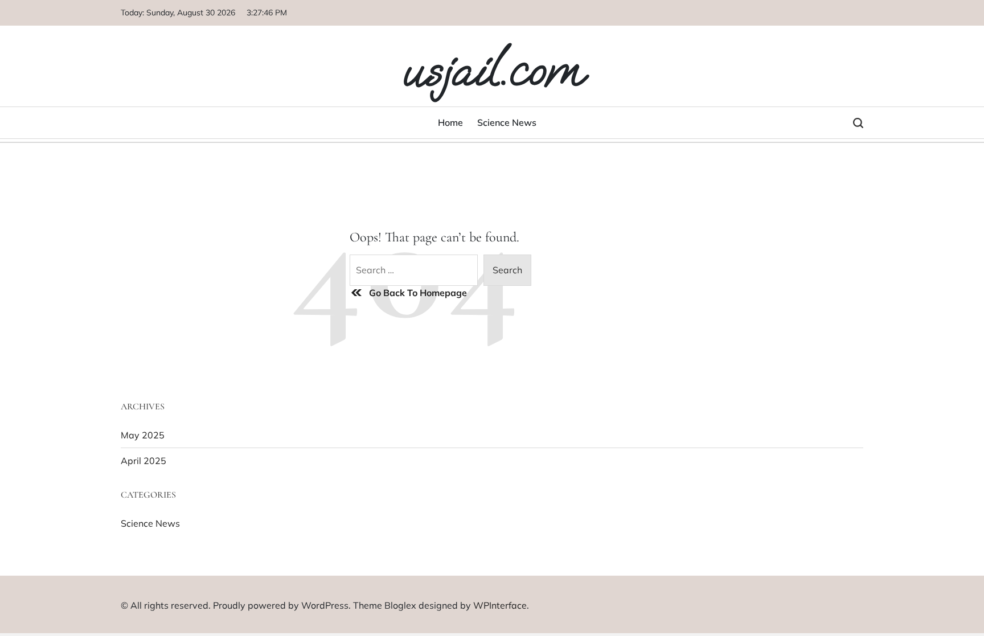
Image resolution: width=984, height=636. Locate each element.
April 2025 (143, 460)
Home (450, 122)
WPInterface (500, 605)
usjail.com (492, 69)
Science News (506, 122)
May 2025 (143, 435)
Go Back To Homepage (418, 292)
